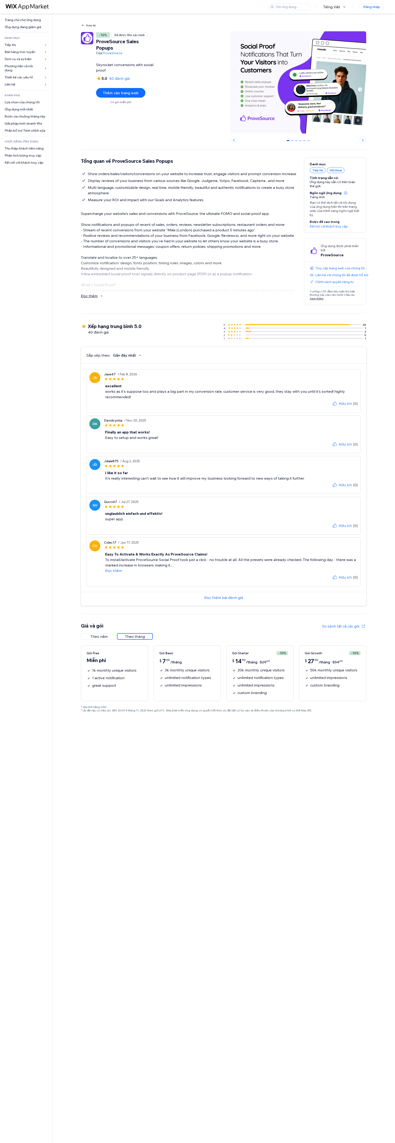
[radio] (99, 636)
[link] (26, 20)
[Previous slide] (233, 140)
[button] (346, 193)
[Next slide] (362, 140)
